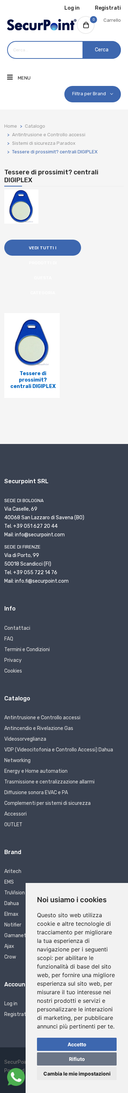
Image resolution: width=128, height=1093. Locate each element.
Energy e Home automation (36, 771)
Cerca (101, 50)
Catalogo (35, 126)
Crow (10, 957)
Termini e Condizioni (27, 650)
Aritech (12, 871)
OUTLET (13, 825)
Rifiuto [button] (77, 1059)
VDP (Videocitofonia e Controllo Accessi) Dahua (58, 750)
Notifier (12, 925)
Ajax (9, 946)
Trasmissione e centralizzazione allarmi (49, 782)
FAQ (8, 639)
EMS (9, 882)
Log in (72, 8)
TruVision (14, 893)
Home (10, 126)
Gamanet (15, 936)
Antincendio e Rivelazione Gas (38, 728)
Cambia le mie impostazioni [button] (77, 1074)
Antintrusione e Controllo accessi (48, 134)
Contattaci (17, 628)
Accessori (15, 814)
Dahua (11, 903)
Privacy (13, 660)
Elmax (11, 914)
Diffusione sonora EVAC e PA (36, 793)
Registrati (108, 8)
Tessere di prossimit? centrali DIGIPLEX (54, 151)
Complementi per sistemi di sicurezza (47, 803)
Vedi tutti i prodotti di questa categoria (43, 250)
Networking (17, 760)
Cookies (13, 671)
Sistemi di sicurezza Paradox (43, 143)
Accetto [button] (77, 1044)
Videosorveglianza (25, 739)
